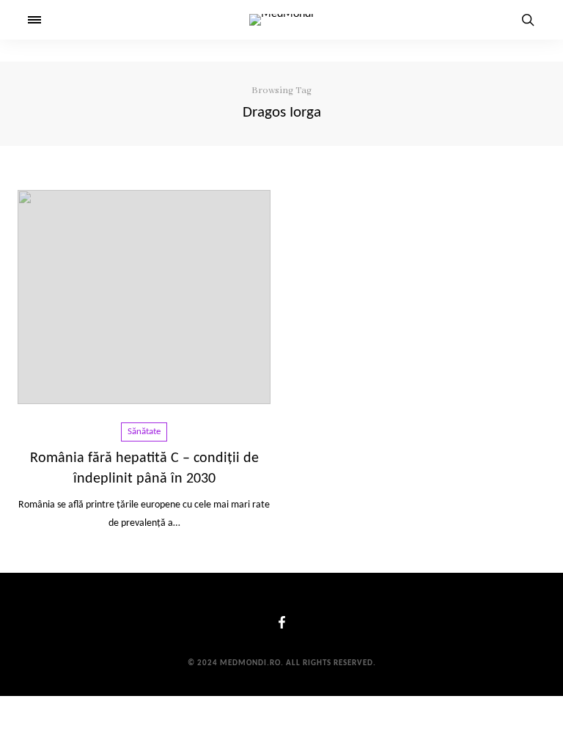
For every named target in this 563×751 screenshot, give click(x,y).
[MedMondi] (281, 20)
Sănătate (144, 431)
